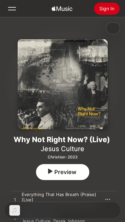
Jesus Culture (62, 149)
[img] (62, 9)
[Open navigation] (12, 8)
